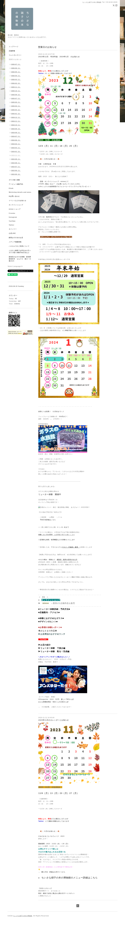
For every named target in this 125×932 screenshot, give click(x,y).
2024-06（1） (16, 140)
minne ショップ (15, 209)
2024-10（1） (16, 125)
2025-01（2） (16, 113)
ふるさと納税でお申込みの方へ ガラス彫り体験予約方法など (21, 251)
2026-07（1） (16, 64)
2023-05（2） (16, 174)
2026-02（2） (16, 83)
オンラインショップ (16, 205)
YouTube (12, 221)
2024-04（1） (16, 144)
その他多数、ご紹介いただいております (56, 707)
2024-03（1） (16, 147)
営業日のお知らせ (15, 59)
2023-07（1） (16, 166)
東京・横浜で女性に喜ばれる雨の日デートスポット (56, 893)
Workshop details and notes (20, 192)
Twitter (11, 225)
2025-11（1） (16, 87)
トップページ (13, 46)
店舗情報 (12, 51)
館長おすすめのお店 (16, 237)
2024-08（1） (16, 132)
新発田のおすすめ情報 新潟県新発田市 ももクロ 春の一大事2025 (20, 259)
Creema (12, 213)
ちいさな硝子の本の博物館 (22, 916)
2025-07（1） (16, 98)
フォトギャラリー (15, 55)
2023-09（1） (16, 159)
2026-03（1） (16, 79)
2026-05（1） (16, 72)
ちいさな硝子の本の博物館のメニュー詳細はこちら (70, 877)
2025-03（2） (16, 110)
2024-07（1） (16, 136)
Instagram (13, 217)
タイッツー (13, 229)
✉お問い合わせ (14, 196)
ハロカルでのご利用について (19, 246)
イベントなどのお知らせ (17, 200)
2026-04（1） (16, 75)
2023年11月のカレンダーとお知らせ (53, 720)
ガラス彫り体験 (14, 180)
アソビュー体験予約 (16, 184)
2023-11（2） (16, 155)
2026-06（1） (16, 68)
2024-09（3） (16, 129)
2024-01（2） (16, 151)
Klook (11, 188)
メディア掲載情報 (15, 242)
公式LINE (12, 233)
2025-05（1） (16, 102)
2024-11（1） (16, 121)
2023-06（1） (16, 170)
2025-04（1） (16, 106)
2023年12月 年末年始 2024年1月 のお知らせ (59, 57)
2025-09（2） (16, 94)
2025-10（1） (16, 91)
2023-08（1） (16, 163)
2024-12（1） (16, 117)
